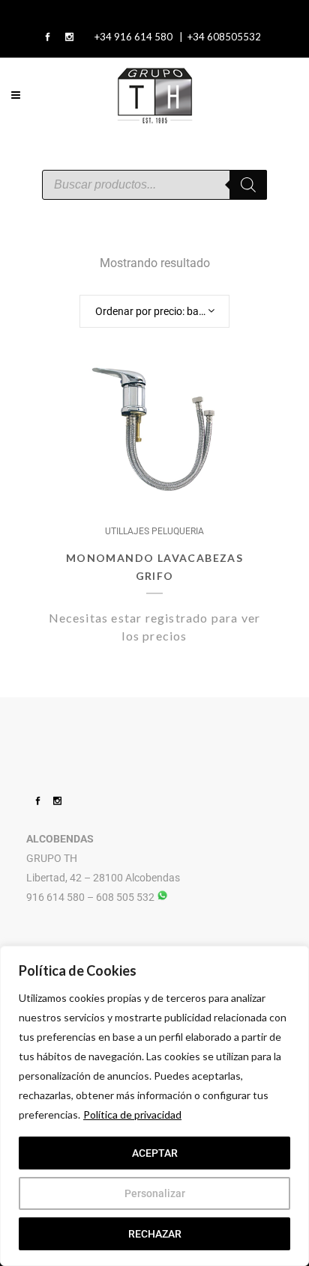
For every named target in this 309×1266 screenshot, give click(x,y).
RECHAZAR (155, 1234)
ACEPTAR (155, 1153)
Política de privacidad (132, 1114)
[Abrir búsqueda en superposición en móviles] (154, 185)
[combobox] (155, 311)
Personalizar (154, 1193)
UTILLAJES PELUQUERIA (154, 531)
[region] (154, 1106)
